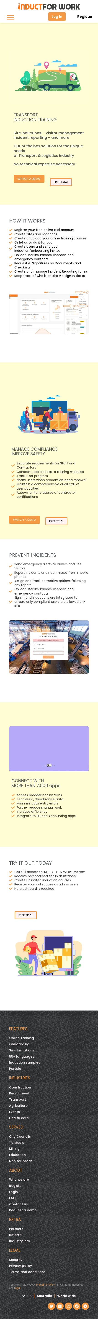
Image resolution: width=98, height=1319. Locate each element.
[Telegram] (85, 1306)
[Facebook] (76, 1306)
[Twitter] (51, 1306)
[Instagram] (68, 1306)
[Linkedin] (60, 1306)
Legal (17, 1288)
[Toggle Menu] (10, 17)
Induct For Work (45, 1285)
